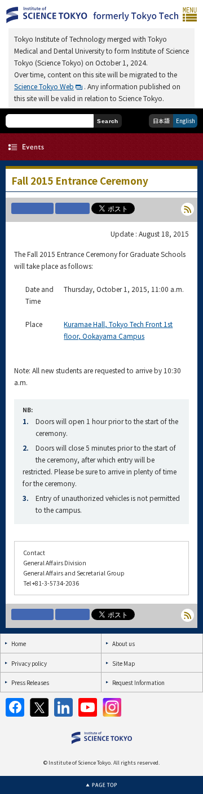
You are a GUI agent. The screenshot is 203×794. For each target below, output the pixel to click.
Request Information (138, 682)
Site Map (123, 663)
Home (18, 643)
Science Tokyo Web (44, 86)
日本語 (161, 120)
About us (123, 643)
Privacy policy (29, 663)
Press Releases (30, 682)
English (185, 120)
